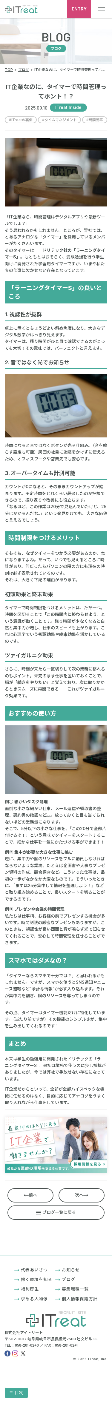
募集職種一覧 (75, 1288)
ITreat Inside (68, 107)
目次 (19, 1392)
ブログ (68, 1279)
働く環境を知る (36, 1279)
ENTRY (79, 8)
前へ (33, 1194)
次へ (79, 1194)
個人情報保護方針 (80, 1298)
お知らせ (71, 1269)
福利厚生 (30, 1288)
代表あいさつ (34, 1269)
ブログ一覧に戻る (59, 1212)
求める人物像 (34, 1298)
